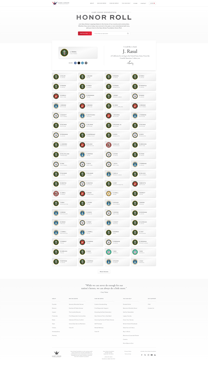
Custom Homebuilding (100, 304)
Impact (54, 312)
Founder (54, 304)
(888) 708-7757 (111, 358)
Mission (54, 308)
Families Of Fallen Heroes (76, 308)
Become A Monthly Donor (130, 308)
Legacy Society (127, 316)
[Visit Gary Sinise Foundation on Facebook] (142, 355)
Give (151, 3)
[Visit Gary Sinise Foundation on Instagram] (148, 355)
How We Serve (114, 3)
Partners (54, 335)
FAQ (149, 304)
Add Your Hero (84, 33)
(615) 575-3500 (108, 357)
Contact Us (151, 308)
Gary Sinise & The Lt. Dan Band (102, 316)
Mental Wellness (98, 327)
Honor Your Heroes (128, 320)
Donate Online (127, 304)
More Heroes (104, 271)
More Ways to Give (128, 343)
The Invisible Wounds (75, 312)
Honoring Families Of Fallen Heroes (104, 320)
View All (71, 327)
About (92, 3)
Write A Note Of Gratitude (130, 324)
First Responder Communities (77, 316)
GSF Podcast (98, 324)
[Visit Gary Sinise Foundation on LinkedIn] (155, 355)
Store (135, 3)
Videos (54, 327)
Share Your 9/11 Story (129, 327)
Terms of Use (128, 354)
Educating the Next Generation (102, 312)
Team (53, 324)
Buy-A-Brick (126, 331)
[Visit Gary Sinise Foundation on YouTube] (152, 355)
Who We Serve (101, 3)
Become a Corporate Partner (131, 335)
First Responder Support (101, 308)
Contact (143, 3)
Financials (55, 316)
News (53, 320)
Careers (125, 339)
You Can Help (126, 3)
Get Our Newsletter (128, 312)
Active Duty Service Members (77, 324)
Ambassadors (56, 331)
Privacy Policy (127, 351)
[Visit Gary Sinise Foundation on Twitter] (145, 355)
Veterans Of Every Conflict (76, 320)
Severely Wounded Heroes (76, 304)
